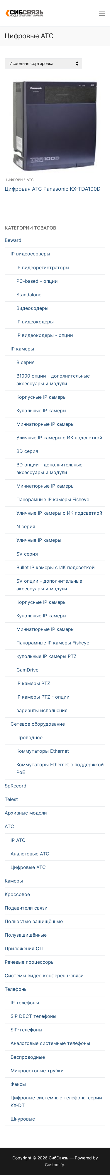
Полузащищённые (26, 935)
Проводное (29, 737)
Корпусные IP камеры (41, 397)
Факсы (18, 1084)
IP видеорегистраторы (42, 267)
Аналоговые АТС (30, 854)
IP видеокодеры (35, 322)
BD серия (27, 451)
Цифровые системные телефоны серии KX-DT (56, 1101)
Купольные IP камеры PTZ (46, 656)
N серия (25, 526)
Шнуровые (23, 1119)
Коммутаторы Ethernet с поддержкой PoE (60, 768)
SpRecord (15, 786)
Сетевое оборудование (38, 724)
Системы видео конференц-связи (44, 975)
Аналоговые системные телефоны (50, 1043)
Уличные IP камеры (38, 540)
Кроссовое (17, 894)
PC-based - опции (37, 281)
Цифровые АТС (19, 180)
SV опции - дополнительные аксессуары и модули (49, 584)
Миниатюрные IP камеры (45, 424)
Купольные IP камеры (41, 410)
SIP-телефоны (26, 1030)
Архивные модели (26, 813)
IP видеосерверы (30, 254)
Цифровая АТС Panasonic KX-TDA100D (53, 189)
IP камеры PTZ (33, 683)
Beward (13, 240)
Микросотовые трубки (37, 1070)
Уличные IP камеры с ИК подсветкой (59, 438)
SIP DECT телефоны (33, 1016)
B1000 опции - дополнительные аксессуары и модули (53, 379)
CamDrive (27, 670)
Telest (11, 799)
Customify (54, 1164)
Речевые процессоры (30, 962)
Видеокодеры (32, 308)
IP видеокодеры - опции (44, 335)
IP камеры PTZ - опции (43, 697)
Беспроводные (28, 1057)
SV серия (27, 554)
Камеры (14, 881)
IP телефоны (25, 1003)
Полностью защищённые (34, 921)
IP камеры (22, 349)
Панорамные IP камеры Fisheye (52, 499)
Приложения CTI (24, 948)
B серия (25, 362)
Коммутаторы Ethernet (42, 751)
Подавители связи (26, 908)
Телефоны (16, 989)
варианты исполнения (41, 710)
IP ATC (18, 840)
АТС (9, 826)
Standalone (28, 295)
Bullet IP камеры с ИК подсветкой (55, 567)
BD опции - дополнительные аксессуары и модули (49, 468)
